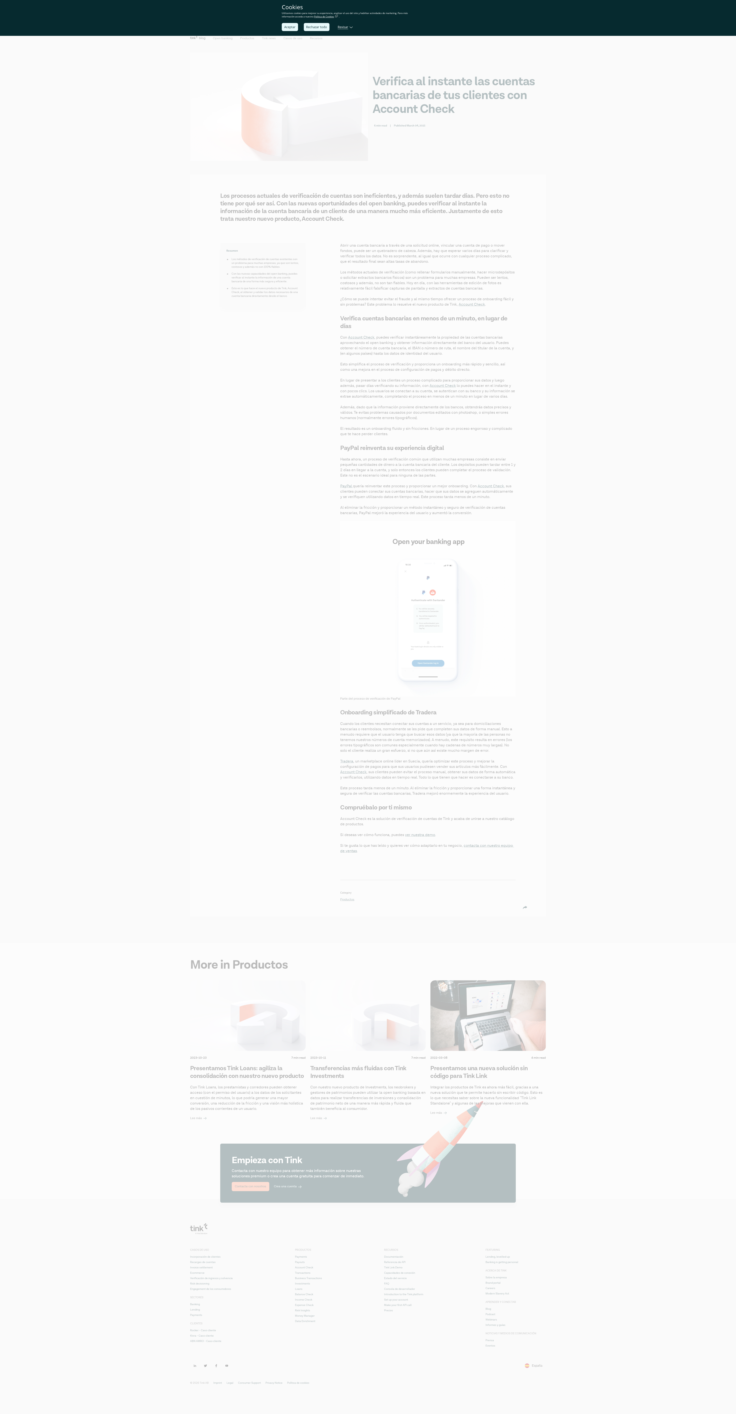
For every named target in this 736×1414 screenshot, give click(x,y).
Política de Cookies (324, 16)
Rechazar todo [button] (316, 27)
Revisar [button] (343, 27)
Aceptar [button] (290, 27)
